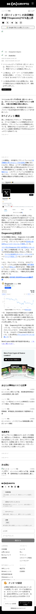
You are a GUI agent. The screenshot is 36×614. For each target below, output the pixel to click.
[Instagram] (20, 22)
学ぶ (21, 552)
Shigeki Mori (12, 55)
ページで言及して (11, 257)
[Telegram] (12, 22)
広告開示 (22, 571)
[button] (18, 494)
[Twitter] (7, 22)
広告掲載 (4, 549)
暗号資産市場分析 (7, 574)
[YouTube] (3, 22)
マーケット (23, 555)
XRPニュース (5, 568)
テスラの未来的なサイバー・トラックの (18, 254)
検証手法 (22, 568)
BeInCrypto (28, 309)
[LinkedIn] (16, 22)
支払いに (13, 267)
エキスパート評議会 (26, 558)
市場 (9, 11)
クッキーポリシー (13, 596)
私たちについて (6, 555)
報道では (5, 172)
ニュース (4, 11)
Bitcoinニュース (6, 571)
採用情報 (4, 558)
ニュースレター (24, 560)
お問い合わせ (6, 552)
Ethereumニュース (7, 577)
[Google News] (18, 487)
